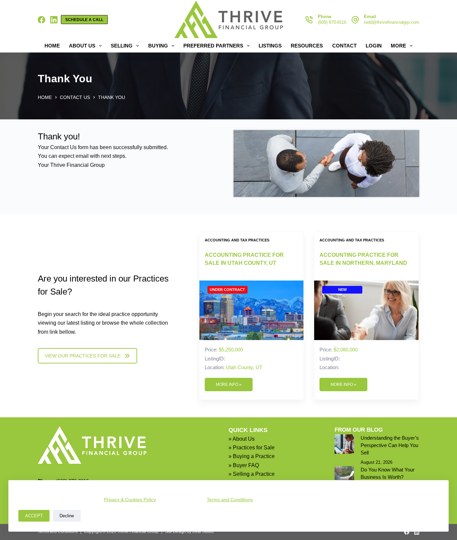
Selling (121, 45)
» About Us (242, 439)
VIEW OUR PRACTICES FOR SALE (82, 355)
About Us (82, 45)
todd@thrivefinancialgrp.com (391, 22)
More (398, 45)
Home (52, 45)
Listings (270, 45)
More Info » (229, 384)
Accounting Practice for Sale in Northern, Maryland (363, 259)
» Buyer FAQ (244, 465)
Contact (344, 45)
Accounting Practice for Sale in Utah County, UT (244, 259)
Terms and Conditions (230, 499)
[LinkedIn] (54, 19)
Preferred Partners (213, 45)
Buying (158, 45)
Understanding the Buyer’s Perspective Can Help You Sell (390, 445)
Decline (67, 515)
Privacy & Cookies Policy (130, 499)
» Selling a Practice (252, 474)
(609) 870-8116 (332, 22)
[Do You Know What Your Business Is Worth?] (344, 475)
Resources (307, 45)
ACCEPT (34, 515)
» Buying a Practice (252, 456)
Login (374, 45)
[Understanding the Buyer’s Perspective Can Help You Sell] (344, 444)
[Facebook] (41, 19)
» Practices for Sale (252, 447)
